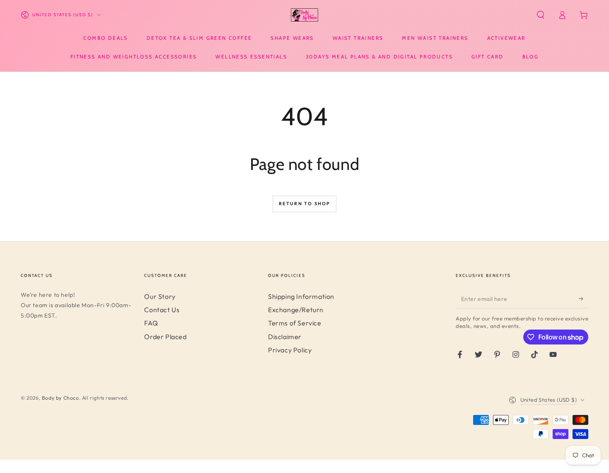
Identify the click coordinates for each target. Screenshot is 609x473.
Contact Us (161, 310)
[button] (540, 15)
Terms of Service (294, 323)
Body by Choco (60, 398)
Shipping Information (301, 296)
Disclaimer (285, 336)
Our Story (159, 296)
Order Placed (165, 336)
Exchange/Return (296, 310)
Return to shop (305, 203)
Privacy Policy (290, 350)
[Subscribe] (583, 299)
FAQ (151, 323)
